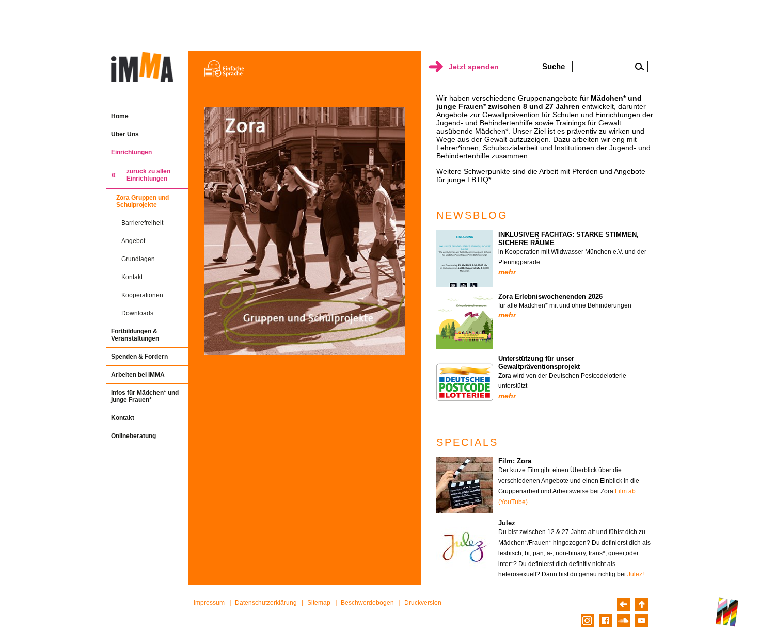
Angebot (133, 241)
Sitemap (318, 602)
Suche (553, 66)
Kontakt (132, 277)
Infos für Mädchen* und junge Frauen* (145, 396)
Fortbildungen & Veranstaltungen (135, 335)
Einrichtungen (131, 152)
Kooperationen (142, 295)
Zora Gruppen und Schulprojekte (142, 201)
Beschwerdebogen (367, 602)
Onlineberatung (133, 436)
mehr (507, 272)
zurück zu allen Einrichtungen (148, 175)
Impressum (209, 602)
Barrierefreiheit (142, 223)
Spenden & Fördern (139, 356)
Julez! (635, 574)
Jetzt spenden (474, 66)
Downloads (137, 313)
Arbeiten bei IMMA (138, 374)
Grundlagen (138, 259)
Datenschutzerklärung (266, 602)
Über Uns (125, 134)
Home (120, 116)
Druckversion (422, 602)
